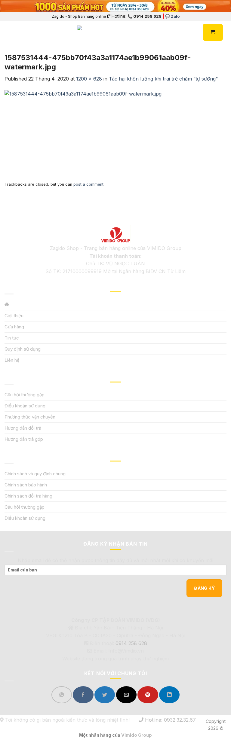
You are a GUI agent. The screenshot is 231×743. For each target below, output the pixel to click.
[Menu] (8, 32)
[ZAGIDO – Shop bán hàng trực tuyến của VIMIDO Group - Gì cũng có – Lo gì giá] (90, 32)
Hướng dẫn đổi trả (23, 428)
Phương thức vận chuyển (30, 417)
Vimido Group (136, 735)
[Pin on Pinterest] (147, 694)
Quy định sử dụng (23, 349)
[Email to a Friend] (126, 694)
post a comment (88, 184)
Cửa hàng (14, 327)
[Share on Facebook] (83, 694)
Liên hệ (12, 360)
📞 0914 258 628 (145, 16)
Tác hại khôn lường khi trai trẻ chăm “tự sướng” (163, 79)
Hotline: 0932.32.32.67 (169, 720)
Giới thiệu (14, 315)
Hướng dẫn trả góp (24, 439)
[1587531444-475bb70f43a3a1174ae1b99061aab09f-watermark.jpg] (83, 131)
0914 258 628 (131, 643)
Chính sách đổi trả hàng (28, 496)
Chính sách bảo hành (26, 485)
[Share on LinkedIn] (169, 694)
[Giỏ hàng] (213, 32)
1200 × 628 (89, 79)
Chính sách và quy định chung (35, 474)
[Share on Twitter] (104, 694)
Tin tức (12, 338)
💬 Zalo (172, 16)
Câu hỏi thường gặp (25, 394)
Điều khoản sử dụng (25, 406)
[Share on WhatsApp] (61, 694)
